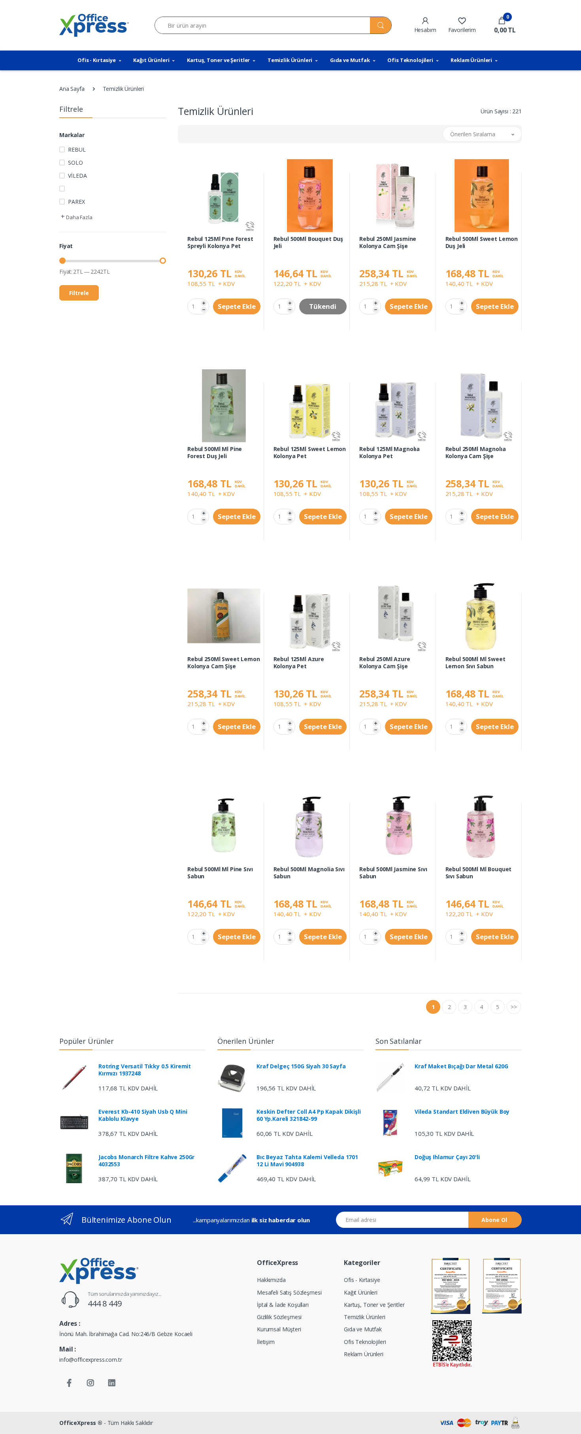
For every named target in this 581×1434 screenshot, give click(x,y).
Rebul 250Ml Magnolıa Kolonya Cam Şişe (475, 452)
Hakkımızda (271, 1280)
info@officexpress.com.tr (90, 1359)
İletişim (266, 1342)
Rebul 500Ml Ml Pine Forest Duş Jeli (214, 452)
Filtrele (79, 293)
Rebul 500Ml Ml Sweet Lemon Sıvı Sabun (475, 663)
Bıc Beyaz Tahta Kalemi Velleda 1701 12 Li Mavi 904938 (307, 1161)
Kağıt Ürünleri (151, 60)
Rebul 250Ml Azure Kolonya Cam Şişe (384, 663)
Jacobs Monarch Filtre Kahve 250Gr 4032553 (146, 1161)
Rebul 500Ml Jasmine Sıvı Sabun (393, 873)
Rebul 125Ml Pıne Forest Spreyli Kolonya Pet (220, 242)
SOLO (75, 162)
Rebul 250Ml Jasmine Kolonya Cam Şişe (387, 242)
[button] (502, 25)
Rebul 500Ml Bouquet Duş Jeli (308, 242)
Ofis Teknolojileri (410, 60)
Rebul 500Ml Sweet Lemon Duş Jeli (481, 242)
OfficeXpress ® (80, 1422)
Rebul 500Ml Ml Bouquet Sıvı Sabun (478, 873)
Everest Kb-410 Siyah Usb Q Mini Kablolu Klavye (142, 1115)
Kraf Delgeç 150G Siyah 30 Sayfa (301, 1066)
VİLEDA (77, 175)
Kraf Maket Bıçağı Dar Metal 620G (461, 1066)
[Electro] (94, 25)
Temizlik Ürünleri (290, 60)
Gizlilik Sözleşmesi (279, 1317)
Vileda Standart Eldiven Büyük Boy (462, 1111)
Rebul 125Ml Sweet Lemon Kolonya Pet (310, 452)
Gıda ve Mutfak (350, 60)
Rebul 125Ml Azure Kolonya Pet (299, 663)
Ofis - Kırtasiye (96, 60)
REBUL (76, 149)
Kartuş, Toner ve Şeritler (218, 60)
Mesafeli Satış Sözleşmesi (289, 1292)
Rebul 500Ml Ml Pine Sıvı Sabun (220, 873)
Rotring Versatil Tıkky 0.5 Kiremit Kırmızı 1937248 (144, 1070)
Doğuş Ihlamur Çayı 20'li (447, 1157)
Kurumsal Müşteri (279, 1329)
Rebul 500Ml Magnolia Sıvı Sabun (309, 873)
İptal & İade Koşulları (283, 1304)
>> (514, 1007)
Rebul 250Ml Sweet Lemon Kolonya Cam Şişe (223, 663)
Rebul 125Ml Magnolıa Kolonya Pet (389, 452)
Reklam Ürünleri (471, 60)
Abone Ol (494, 1220)
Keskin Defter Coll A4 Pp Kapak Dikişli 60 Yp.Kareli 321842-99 (309, 1115)
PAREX (76, 201)
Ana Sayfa (72, 88)
